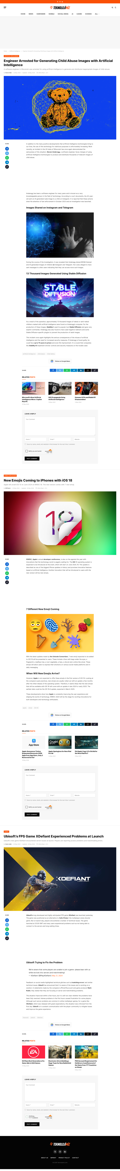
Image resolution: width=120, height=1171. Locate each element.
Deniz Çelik (8, 844)
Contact (75, 1157)
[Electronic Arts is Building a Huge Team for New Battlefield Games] (60, 1052)
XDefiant (40, 1017)
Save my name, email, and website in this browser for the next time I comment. (51, 444)
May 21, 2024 (57, 976)
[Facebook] (7, 149)
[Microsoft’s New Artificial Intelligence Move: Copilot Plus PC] (33, 388)
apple (24, 708)
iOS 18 (36, 708)
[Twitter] (7, 153)
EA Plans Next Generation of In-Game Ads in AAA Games (33, 1062)
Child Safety (51, 354)
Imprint (53, 1157)
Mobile (51, 14)
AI (72, 14)
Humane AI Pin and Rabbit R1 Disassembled (85, 398)
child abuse (41, 354)
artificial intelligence (29, 354)
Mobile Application (10, 475)
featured (25, 1017)
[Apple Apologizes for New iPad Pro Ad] (60, 742)
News (31, 14)
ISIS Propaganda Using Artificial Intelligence (56, 398)
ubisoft (33, 1017)
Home (23, 14)
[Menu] (5, 7)
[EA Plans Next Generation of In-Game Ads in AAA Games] (33, 1052)
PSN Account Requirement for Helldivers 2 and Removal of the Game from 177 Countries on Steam (86, 1064)
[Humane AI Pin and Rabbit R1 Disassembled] (86, 388)
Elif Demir (8, 488)
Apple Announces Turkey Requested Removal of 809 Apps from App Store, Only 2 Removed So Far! (32, 754)
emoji (30, 708)
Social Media (63, 14)
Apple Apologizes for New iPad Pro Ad (59, 752)
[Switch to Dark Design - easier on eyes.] (115, 7)
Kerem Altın (8, 72)
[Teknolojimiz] (60, 7)
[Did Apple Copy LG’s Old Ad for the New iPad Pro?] (86, 742)
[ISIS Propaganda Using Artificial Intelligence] (60, 388)
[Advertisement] (60, 32)
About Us (44, 1157)
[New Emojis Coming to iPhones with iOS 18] (60, 523)
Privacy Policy (64, 1157)
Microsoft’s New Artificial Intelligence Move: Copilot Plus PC (32, 399)
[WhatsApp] (7, 158)
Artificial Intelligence (11, 56)
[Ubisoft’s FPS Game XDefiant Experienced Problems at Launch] (60, 879)
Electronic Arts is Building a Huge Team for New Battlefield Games (59, 1063)
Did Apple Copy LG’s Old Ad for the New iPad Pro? (86, 752)
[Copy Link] (7, 167)
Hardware (41, 14)
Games (79, 14)
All (96, 14)
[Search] (112, 7)
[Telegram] (7, 162)
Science (88, 14)
